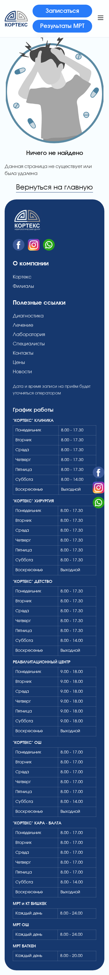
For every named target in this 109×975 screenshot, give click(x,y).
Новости (22, 371)
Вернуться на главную (54, 187)
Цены (19, 362)
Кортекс (22, 277)
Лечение (23, 325)
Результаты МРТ (62, 26)
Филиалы (23, 286)
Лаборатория (29, 334)
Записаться (62, 11)
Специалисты (29, 344)
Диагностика (28, 316)
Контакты (23, 353)
